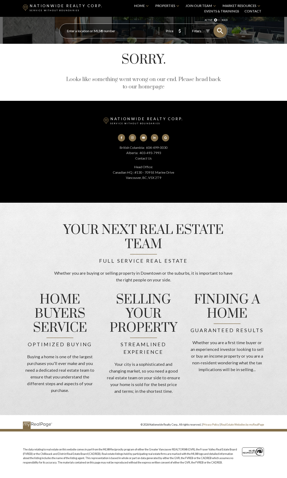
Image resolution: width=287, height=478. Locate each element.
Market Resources (239, 6)
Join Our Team (199, 6)
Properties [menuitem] (165, 6)
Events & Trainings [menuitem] (221, 11)
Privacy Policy (211, 424)
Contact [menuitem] (253, 11)
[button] (121, 137)
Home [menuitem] (139, 6)
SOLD (225, 20)
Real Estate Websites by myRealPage (242, 424)
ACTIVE (208, 20)
